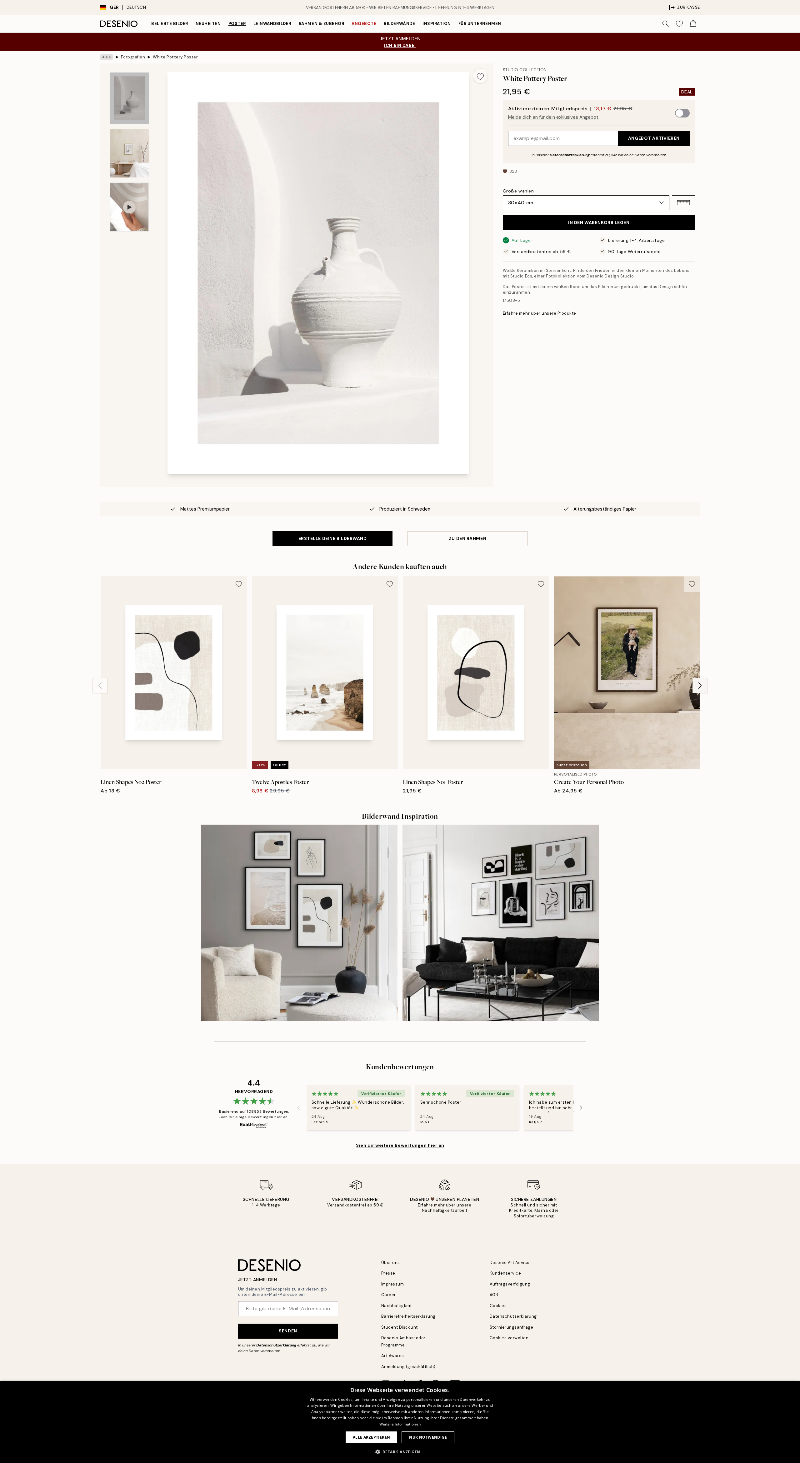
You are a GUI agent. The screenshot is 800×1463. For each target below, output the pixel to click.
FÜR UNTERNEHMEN (479, 23)
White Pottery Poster (175, 57)
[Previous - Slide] (100, 685)
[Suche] (665, 23)
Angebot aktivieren (654, 138)
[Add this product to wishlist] (480, 75)
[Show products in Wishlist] (679, 23)
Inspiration (436, 23)
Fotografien (133, 57)
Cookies (498, 1305)
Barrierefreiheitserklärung (408, 1316)
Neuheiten (208, 23)
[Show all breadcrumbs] (106, 57)
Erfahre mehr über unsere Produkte (539, 313)
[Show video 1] (129, 207)
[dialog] (400, 1422)
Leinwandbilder (272, 23)
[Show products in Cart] (693, 23)
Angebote (364, 23)
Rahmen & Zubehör (321, 23)
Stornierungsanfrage (511, 1327)
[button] (683, 202)
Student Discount (399, 1327)
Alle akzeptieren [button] (371, 1437)
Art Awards (392, 1355)
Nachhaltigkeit (396, 1305)
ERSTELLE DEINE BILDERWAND (332, 538)
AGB (494, 1294)
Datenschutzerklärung (570, 154)
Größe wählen (518, 190)
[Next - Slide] (700, 685)
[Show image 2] (129, 153)
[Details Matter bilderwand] (500, 923)
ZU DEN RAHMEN (467, 538)
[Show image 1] (129, 98)
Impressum (392, 1284)
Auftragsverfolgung (510, 1284)
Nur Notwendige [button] (428, 1437)
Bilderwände (399, 23)
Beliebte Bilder (169, 23)
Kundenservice (505, 1273)
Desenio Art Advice (510, 1262)
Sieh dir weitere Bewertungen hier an (400, 1145)
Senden (288, 1331)
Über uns (390, 1262)
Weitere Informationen (400, 1424)
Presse (388, 1273)
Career (388, 1294)
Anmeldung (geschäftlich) (408, 1366)
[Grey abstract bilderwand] (299, 923)
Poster (237, 23)
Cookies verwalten (509, 1338)
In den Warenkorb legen (598, 222)
